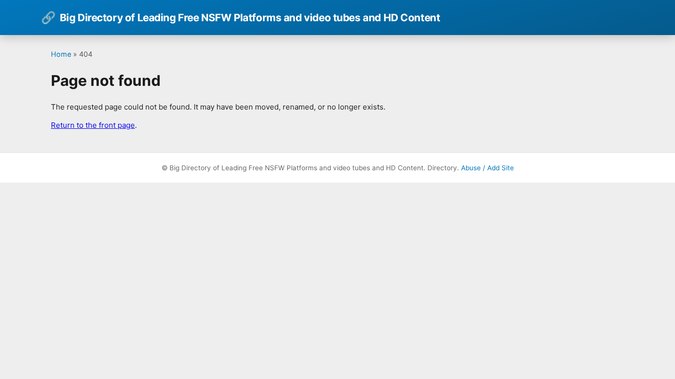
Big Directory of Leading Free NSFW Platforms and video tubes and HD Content (240, 17)
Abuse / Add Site (487, 168)
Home (61, 54)
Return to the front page (93, 125)
